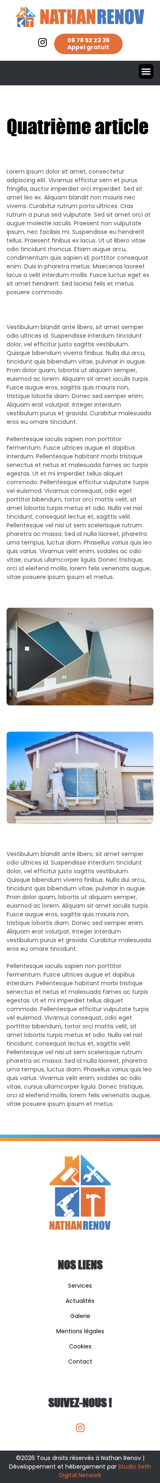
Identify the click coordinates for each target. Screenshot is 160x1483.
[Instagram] (80, 1427)
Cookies (80, 1346)
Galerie (80, 1316)
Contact (80, 1361)
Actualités (80, 1301)
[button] (146, 71)
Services (80, 1286)
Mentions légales (80, 1331)
